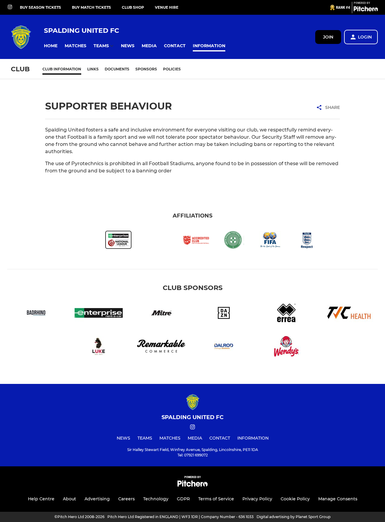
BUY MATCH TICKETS (91, 7)
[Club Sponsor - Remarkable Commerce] (161, 347)
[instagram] (10, 7)
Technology (155, 499)
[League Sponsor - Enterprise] (99, 314)
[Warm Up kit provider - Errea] (286, 314)
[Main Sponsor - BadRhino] (36, 314)
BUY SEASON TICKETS (40, 7)
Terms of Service (216, 499)
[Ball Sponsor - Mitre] (161, 314)
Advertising (97, 499)
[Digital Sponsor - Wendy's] (286, 347)
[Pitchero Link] (366, 10)
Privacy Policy (257, 499)
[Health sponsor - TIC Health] (349, 314)
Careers (126, 499)
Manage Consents (337, 499)
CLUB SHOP (133, 7)
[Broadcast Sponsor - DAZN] (224, 314)
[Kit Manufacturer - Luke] (99, 347)
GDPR (183, 499)
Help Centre (41, 499)
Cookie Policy (295, 499)
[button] (50, 46)
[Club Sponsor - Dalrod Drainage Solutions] (224, 347)
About (69, 499)
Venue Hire (166, 7)
